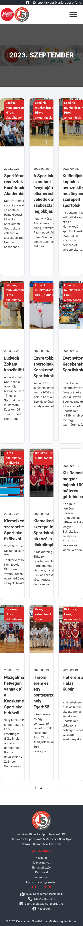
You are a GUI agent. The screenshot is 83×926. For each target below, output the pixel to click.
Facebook (44, 908)
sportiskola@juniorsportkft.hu (59, 2)
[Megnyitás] (73, 14)
